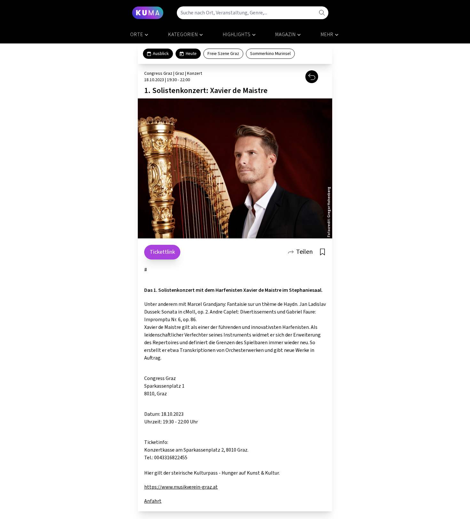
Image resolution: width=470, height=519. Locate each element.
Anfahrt (152, 501)
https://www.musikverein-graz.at (181, 487)
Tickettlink (162, 252)
